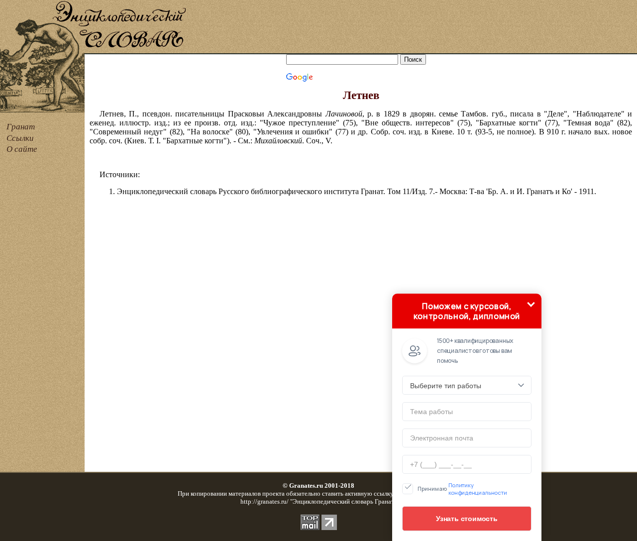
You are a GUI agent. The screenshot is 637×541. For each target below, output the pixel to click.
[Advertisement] (412, 27)
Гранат (20, 126)
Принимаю (462, 488)
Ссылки (20, 138)
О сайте (21, 149)
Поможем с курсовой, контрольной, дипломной (467, 311)
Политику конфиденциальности (477, 488)
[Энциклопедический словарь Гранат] (42, 51)
